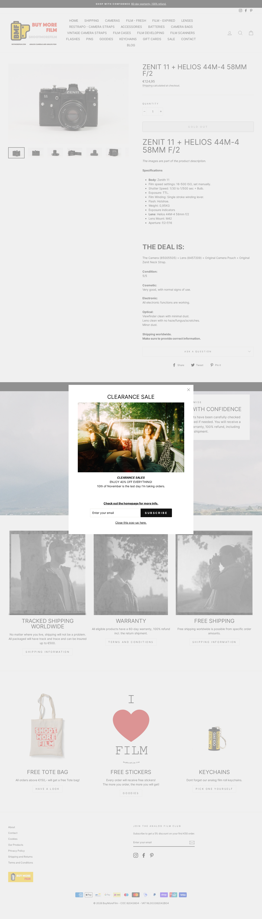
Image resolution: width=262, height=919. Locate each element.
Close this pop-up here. (131, 522)
